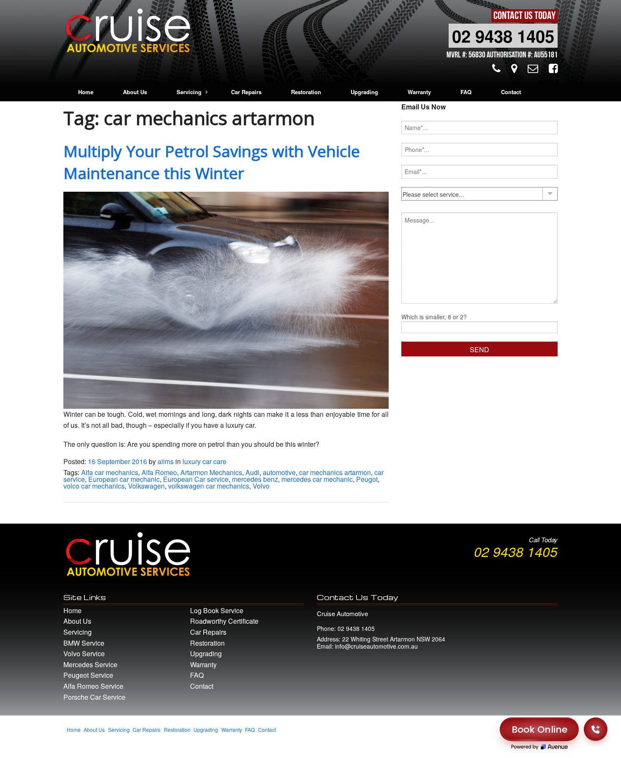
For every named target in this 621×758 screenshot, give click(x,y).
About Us (135, 92)
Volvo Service (84, 653)
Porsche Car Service (94, 697)
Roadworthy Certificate (224, 621)
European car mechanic (124, 479)
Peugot (367, 479)
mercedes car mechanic (317, 479)
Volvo (261, 486)
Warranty (419, 92)
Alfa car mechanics (109, 472)
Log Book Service (216, 610)
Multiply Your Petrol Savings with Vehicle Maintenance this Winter (211, 162)
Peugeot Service (88, 675)
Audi (252, 472)
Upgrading (364, 92)
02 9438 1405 (503, 36)
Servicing (189, 92)
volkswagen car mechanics (208, 486)
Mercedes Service (90, 664)
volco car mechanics (94, 486)
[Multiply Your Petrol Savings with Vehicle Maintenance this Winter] (226, 299)
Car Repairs (246, 92)
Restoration (306, 92)
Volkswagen (146, 486)
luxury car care (204, 461)
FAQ (465, 92)
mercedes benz (255, 479)
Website (452, 733)
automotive (279, 472)
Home (85, 92)
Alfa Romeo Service (93, 686)
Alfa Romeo (159, 472)
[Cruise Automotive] (126, 33)
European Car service (196, 479)
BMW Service (83, 643)
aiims (166, 461)
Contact (511, 92)
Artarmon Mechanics (211, 472)
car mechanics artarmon (335, 472)
